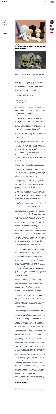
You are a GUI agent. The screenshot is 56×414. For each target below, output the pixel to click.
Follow (52, 32)
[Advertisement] (28, 11)
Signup (52, 1)
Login (48, 1)
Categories (5, 33)
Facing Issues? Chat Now (6, 36)
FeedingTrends (6, 2)
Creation (4, 27)
